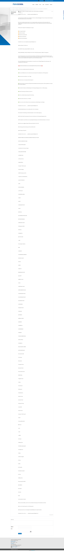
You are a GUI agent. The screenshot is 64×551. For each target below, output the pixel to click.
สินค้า (40, 4)
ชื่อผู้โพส (12, 526)
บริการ (43, 4)
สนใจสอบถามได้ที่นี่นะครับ (19, 8)
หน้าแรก (33, 4)
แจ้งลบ (52, 11)
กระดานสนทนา (13, 8)
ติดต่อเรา (51, 4)
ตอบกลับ (20, 533)
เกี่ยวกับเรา (37, 4)
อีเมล (12, 528)
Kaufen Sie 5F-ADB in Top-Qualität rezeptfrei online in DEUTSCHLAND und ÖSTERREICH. (35, 8)
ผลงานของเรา (47, 4)
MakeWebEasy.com (33, 550)
